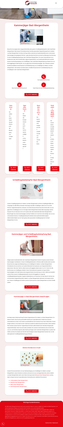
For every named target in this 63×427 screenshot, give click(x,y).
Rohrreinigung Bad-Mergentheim (18, 387)
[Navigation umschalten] (56, 3)
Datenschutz (48, 423)
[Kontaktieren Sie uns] (3, 424)
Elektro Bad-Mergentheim (16, 385)
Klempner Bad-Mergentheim (42, 375)
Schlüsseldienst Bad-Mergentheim (19, 380)
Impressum (55, 423)
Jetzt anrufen (32, 95)
